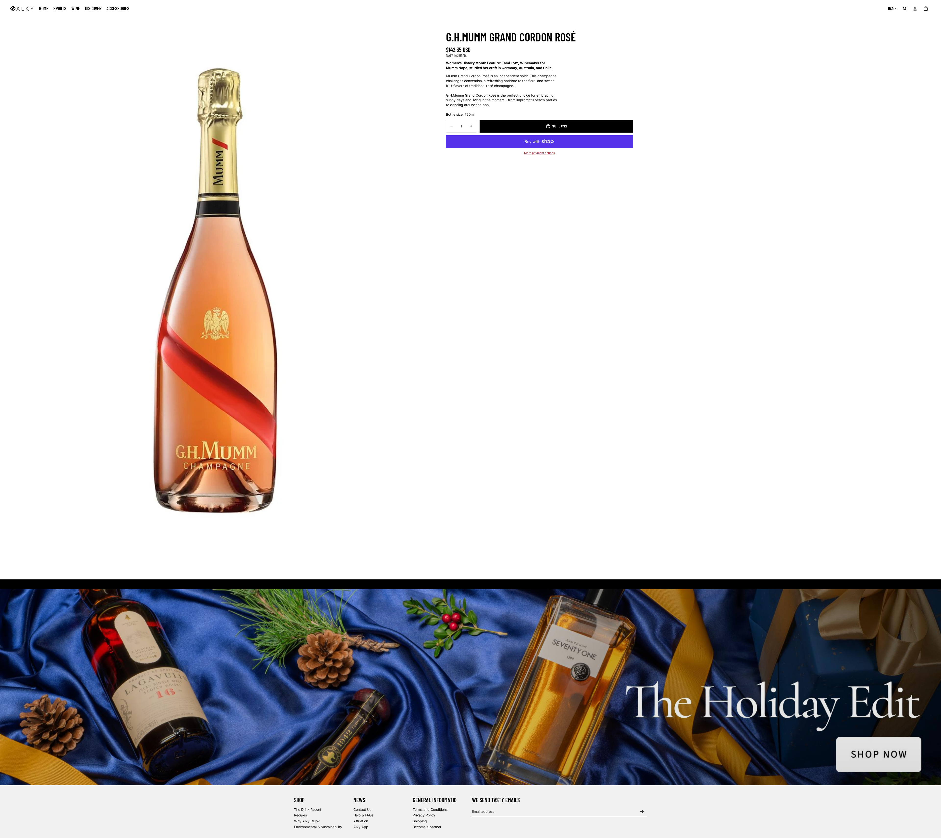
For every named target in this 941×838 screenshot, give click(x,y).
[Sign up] (642, 811)
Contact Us (362, 809)
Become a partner (427, 827)
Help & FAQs (363, 815)
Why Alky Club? (307, 821)
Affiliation (360, 821)
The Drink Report (307, 809)
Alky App (360, 827)
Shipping (420, 821)
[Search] (904, 8)
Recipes (300, 815)
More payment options (539, 153)
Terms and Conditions (430, 809)
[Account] (915, 8)
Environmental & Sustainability (318, 827)
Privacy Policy (424, 815)
